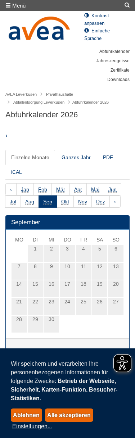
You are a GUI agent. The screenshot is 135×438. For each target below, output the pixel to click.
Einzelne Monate (30, 157)
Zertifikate (120, 70)
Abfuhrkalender (114, 51)
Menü (18, 6)
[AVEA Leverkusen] (39, 30)
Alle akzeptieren (69, 415)
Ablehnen (26, 415)
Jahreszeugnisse (113, 60)
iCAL (16, 172)
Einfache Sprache (97, 34)
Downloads (118, 79)
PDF (108, 157)
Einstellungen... (32, 426)
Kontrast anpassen (96, 19)
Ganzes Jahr (76, 157)
